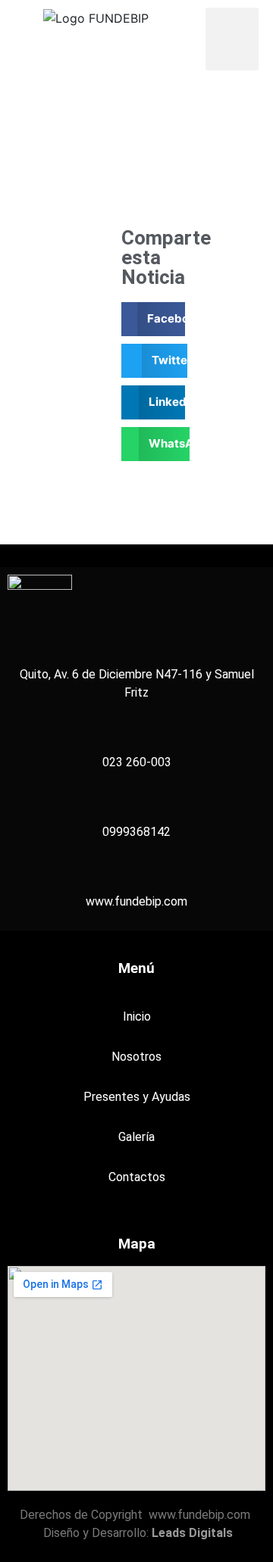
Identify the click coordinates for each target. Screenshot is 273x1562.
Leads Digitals (192, 1533)
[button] (232, 39)
